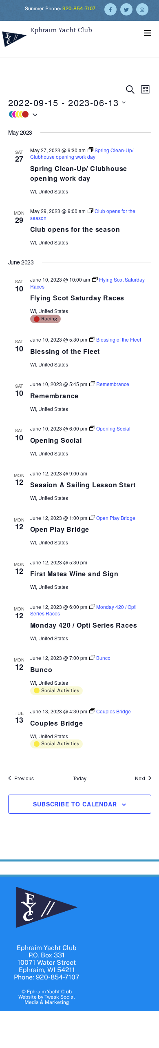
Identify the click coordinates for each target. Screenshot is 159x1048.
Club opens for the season (75, 229)
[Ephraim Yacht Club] (14, 48)
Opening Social (56, 440)
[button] (79, 114)
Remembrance (54, 395)
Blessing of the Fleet (65, 351)
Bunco (41, 669)
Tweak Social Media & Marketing (49, 999)
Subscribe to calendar (75, 804)
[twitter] (126, 9)
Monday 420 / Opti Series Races (83, 625)
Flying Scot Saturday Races (77, 297)
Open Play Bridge (60, 529)
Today (79, 778)
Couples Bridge (56, 723)
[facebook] (110, 9)
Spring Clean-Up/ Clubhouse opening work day (79, 173)
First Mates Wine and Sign (74, 573)
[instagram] (142, 9)
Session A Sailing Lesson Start (83, 484)
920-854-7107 (78, 8)
